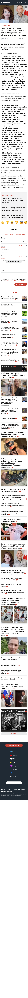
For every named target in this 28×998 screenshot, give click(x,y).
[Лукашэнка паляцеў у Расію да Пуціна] (14, 585)
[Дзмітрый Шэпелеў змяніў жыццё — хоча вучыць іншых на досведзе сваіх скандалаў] (14, 512)
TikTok (14, 759)
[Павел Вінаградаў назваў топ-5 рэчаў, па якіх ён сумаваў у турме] (14, 678)
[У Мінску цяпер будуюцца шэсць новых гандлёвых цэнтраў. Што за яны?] (14, 592)
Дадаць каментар (20, 284)
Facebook (14, 773)
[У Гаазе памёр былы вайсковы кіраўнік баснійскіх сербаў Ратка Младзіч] (14, 671)
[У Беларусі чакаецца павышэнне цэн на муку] (14, 306)
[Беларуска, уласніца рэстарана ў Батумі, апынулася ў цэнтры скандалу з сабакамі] (14, 443)
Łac (22, 38)
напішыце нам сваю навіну (14, 745)
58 (8, 25)
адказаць (3, 239)
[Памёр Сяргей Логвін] (14, 368)
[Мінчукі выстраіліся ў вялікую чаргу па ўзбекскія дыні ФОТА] (14, 321)
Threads (14, 776)
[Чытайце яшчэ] (25, 196)
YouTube (15, 755)
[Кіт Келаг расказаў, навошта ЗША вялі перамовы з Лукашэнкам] (14, 665)
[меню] (26, 2)
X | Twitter (14, 769)
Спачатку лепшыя (20, 234)
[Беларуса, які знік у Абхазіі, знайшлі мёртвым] (14, 529)
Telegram (14, 752)
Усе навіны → (14, 733)
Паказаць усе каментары (14, 261)
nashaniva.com (11, 795)
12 (18, 665)
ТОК (14, 762)
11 (5, 593)
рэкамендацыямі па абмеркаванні (14, 280)
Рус (25, 38)
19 (18, 436)
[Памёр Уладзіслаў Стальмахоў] (14, 720)
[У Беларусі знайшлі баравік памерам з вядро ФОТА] (14, 418)
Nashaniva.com (4, 39)
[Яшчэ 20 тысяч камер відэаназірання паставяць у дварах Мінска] (14, 490)
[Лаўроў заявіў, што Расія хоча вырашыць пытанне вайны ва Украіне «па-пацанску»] (14, 298)
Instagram (15, 766)
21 (9, 428)
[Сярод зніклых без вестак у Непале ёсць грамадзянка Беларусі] (14, 658)
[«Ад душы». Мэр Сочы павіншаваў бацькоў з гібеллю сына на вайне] (14, 695)
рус (22, 2)
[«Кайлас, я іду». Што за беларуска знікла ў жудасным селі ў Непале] (14, 329)
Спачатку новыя (9, 234)
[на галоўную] (5, 2)
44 (6, 635)
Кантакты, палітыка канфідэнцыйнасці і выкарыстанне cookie (13, 790)
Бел (17, 2)
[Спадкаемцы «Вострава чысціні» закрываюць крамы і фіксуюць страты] (14, 336)
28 (11, 506)
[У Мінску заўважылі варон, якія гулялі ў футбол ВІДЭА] (14, 579)
